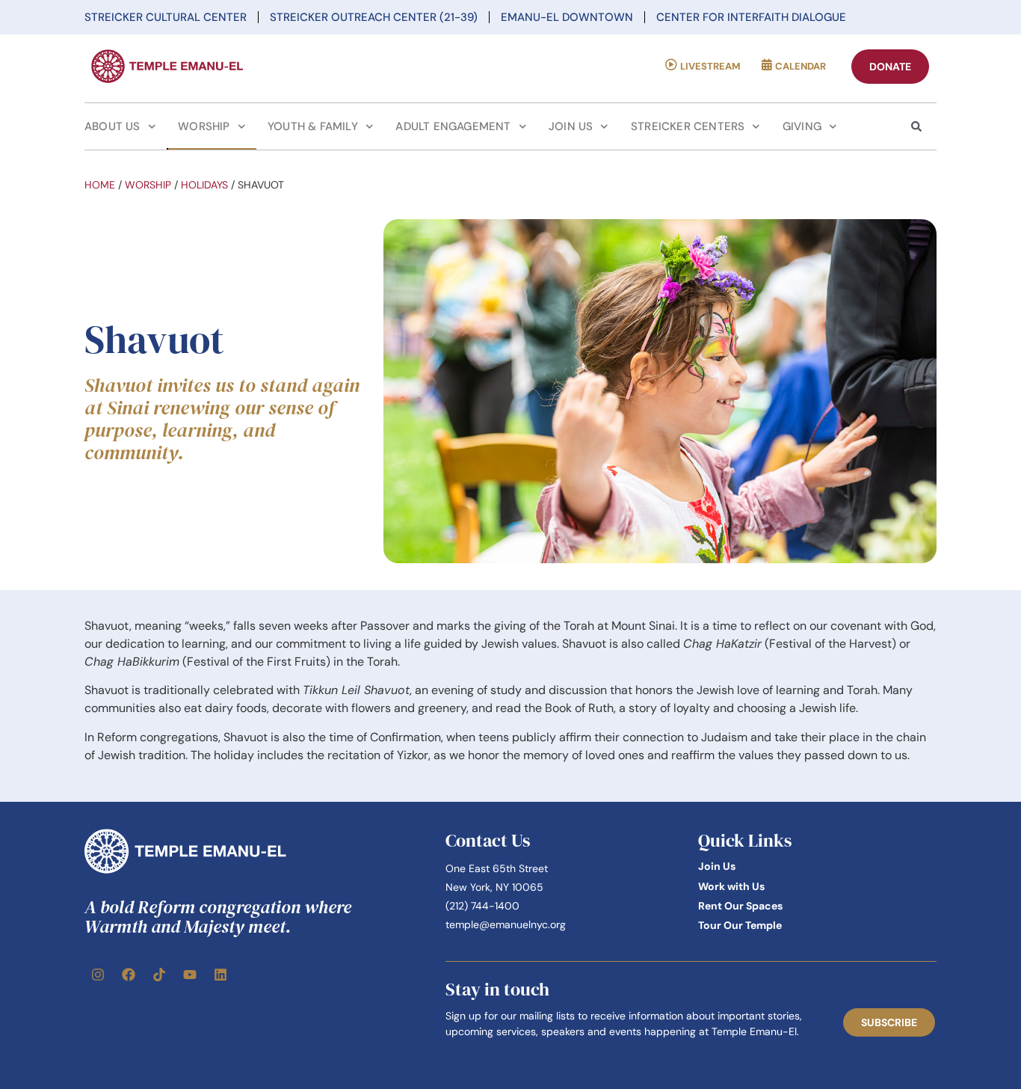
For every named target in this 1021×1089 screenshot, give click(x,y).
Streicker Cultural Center (165, 17)
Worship (203, 126)
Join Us (571, 126)
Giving (802, 126)
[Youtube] (189, 974)
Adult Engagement (452, 126)
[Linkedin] (220, 974)
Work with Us (731, 886)
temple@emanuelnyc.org (505, 924)
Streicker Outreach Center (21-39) (374, 17)
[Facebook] (128, 974)
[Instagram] (97, 974)
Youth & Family (313, 126)
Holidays (204, 184)
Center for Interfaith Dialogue (751, 17)
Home (99, 184)
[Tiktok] (159, 974)
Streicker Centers (687, 126)
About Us (112, 126)
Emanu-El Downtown (567, 17)
